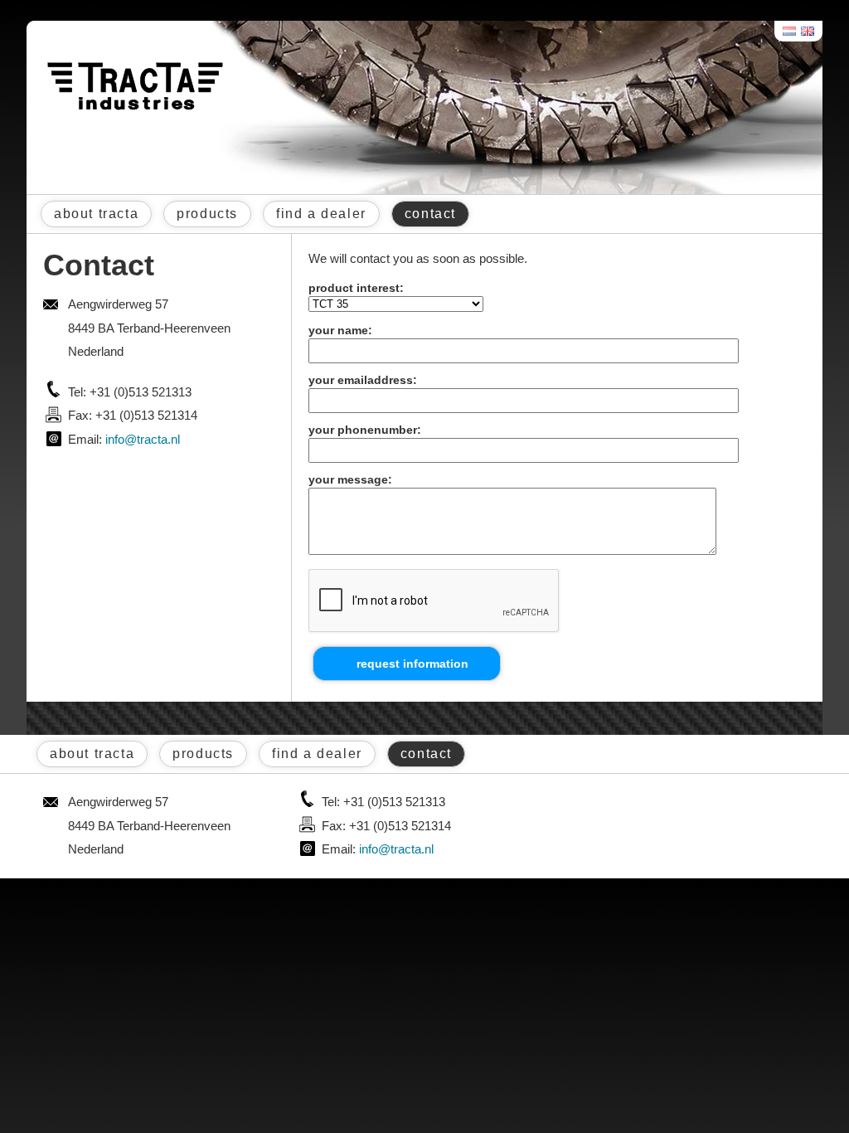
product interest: (356, 287)
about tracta (96, 214)
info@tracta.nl (142, 439)
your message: (350, 479)
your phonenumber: (364, 429)
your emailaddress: (362, 380)
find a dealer (321, 214)
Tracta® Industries (135, 86)
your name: (340, 330)
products (207, 214)
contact (430, 214)
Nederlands (790, 31)
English (808, 31)
